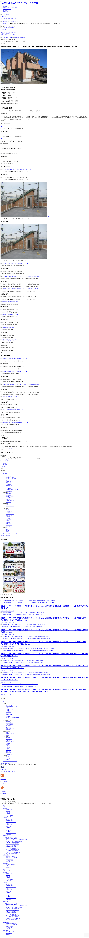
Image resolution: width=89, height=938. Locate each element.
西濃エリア (8, 522)
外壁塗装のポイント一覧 (11, 838)
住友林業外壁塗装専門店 (11, 846)
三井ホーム (9, 482)
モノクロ (8, 530)
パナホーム (9, 485)
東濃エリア (9, 523)
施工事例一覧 (9, 819)
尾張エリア (9, 515)
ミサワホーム (9, 480)
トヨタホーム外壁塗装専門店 (12, 844)
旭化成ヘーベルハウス (11, 478)
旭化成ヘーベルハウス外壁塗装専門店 (14, 841)
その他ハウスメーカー (11, 833)
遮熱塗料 (8, 493)
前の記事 (5, 463)
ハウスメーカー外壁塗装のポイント (11, 7)
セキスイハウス (10, 477)
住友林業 (8, 484)
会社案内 (5, 6)
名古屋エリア (10, 514)
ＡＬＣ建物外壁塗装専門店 (12, 850)
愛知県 (8, 509)
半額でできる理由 (7, 9)
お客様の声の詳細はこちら (7, 448)
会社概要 (8, 812)
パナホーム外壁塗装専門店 (12, 848)
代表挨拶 (8, 811)
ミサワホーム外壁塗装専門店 (12, 842)
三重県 (8, 516)
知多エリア (9, 512)
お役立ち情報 (6, 855)
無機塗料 (8, 502)
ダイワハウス (9, 487)
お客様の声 (5, 11)
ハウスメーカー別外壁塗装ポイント (11, 837)
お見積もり (8, 867)
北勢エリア (8, 519)
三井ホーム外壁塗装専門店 (12, 845)
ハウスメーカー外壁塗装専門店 (13, 852)
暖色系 (8, 529)
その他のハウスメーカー (12, 489)
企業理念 (8, 813)
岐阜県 (8, 520)
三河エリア (9, 511)
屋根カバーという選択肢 (11, 857)
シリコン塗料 (10, 500)
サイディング (10, 506)
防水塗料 (8, 499)
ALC (7, 507)
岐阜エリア (9, 525)
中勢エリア (8, 518)
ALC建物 (8, 488)
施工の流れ (8, 861)
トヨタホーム (9, 481)
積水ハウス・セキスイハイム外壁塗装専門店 (16, 839)
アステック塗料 (10, 496)
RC (7, 504)
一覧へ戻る (3, 466)
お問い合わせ (6, 863)
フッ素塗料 (9, 498)
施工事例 (5, 10)
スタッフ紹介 (9, 816)
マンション (9, 491)
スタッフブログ (9, 859)
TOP (4, 805)
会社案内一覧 (9, 809)
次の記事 (5, 464)
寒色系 (8, 531)
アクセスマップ (9, 815)
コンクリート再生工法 (11, 856)
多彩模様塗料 (9, 495)
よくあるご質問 (9, 860)
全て (5, 473)
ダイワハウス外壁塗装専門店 (12, 849)
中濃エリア (9, 526)
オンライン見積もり (10, 864)
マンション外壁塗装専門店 (12, 853)
